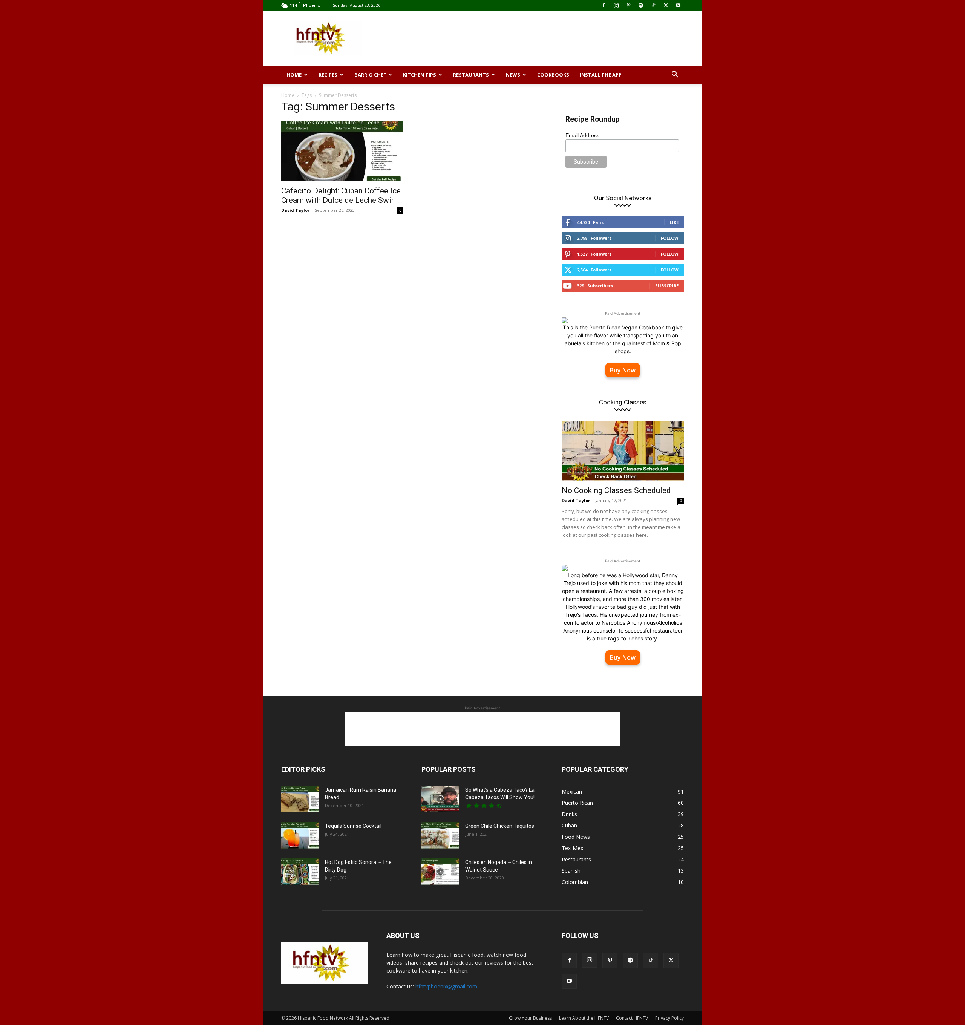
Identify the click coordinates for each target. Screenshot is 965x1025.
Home (294, 74)
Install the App (601, 74)
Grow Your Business (530, 1018)
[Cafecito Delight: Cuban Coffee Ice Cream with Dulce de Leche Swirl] (342, 151)
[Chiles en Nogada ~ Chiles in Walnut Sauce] (440, 871)
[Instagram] (616, 5)
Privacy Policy (669, 1018)
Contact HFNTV (632, 1018)
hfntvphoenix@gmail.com (446, 986)
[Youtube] (678, 5)
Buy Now (623, 370)
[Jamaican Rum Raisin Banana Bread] (300, 799)
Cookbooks (553, 74)
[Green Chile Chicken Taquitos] (440, 835)
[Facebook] (603, 5)
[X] (665, 5)
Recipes (328, 74)
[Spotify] (640, 5)
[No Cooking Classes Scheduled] (623, 451)
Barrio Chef (370, 74)
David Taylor (295, 210)
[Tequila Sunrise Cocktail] (300, 835)
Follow (670, 238)
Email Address (582, 135)
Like (674, 222)
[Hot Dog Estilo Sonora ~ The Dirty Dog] (300, 871)
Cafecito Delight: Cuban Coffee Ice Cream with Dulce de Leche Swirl (341, 195)
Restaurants (471, 74)
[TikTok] (653, 5)
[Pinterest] (628, 5)
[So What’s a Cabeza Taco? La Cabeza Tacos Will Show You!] (440, 799)
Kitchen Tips (419, 74)
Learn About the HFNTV (584, 1018)
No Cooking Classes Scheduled (616, 490)
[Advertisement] (546, 38)
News (513, 74)
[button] (675, 75)
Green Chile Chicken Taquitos (499, 826)
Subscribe (667, 285)
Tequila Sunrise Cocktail (353, 826)
